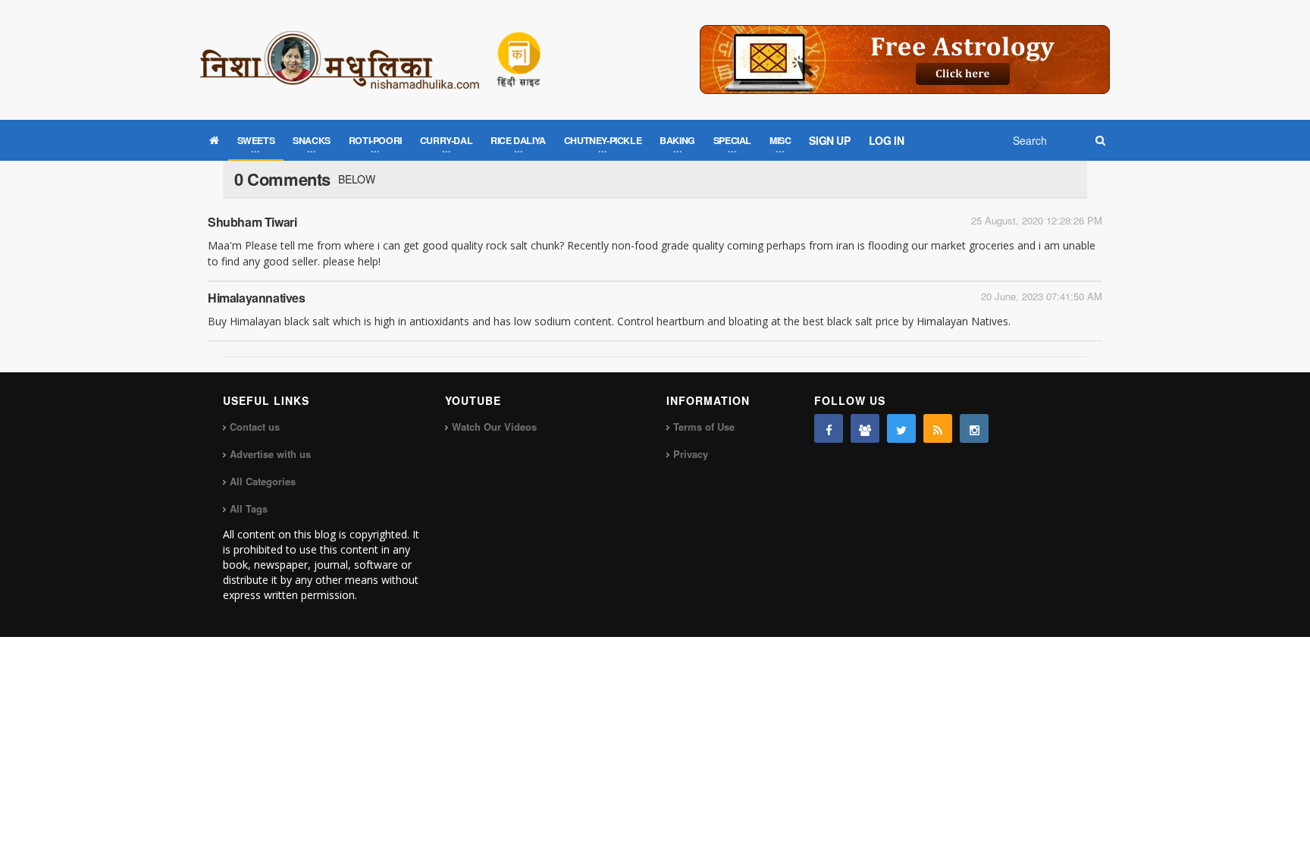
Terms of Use (704, 426)
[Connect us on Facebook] (828, 428)
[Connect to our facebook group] (865, 428)
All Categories (263, 481)
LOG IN (886, 140)
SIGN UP (829, 140)
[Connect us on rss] (937, 428)
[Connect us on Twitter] (901, 428)
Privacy (690, 454)
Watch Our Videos (494, 426)
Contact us (255, 426)
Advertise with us (270, 454)
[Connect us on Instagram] (974, 428)
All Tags (249, 508)
